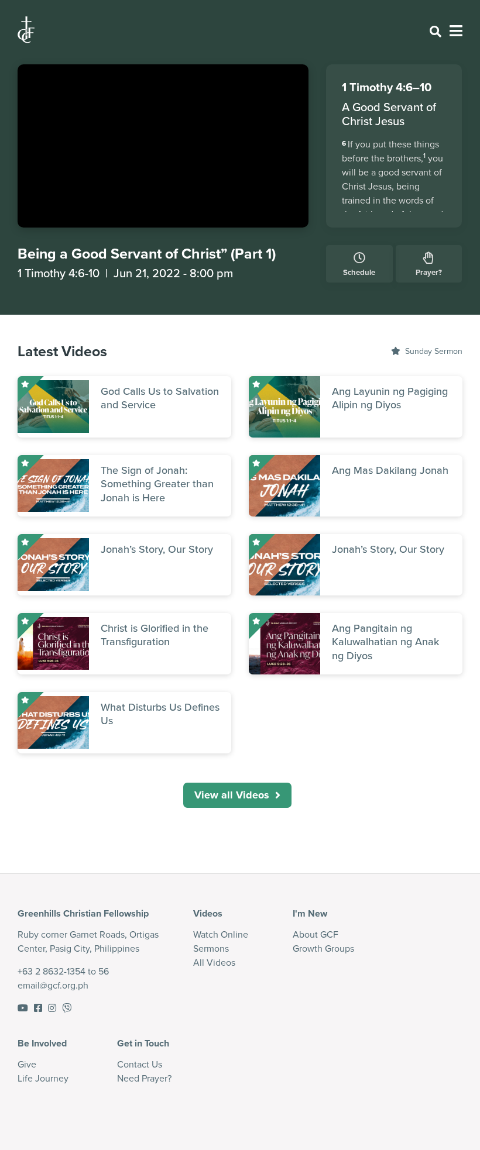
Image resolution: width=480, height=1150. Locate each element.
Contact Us (139, 1064)
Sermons (211, 948)
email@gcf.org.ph (53, 985)
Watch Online (220, 934)
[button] (237, 795)
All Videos (214, 962)
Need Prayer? (144, 1078)
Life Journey (43, 1078)
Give (27, 1064)
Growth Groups (323, 948)
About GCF (315, 934)
